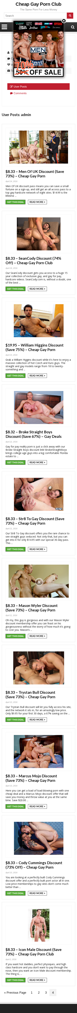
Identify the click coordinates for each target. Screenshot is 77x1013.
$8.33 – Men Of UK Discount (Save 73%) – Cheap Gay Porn (35, 173)
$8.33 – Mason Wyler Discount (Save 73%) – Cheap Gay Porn (32, 607)
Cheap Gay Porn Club (38, 4)
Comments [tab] (20, 93)
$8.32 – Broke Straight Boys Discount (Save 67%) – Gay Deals (34, 434)
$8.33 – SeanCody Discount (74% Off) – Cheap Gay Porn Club (33, 260)
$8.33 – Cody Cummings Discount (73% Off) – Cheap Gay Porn (34, 864)
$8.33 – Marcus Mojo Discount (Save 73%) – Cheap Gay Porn (31, 778)
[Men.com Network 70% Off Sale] (38, 20)
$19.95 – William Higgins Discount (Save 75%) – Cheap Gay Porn (35, 347)
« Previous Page (15, 992)
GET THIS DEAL (15, 202)
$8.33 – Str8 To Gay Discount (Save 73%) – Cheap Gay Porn (35, 520)
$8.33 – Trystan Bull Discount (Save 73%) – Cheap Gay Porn (30, 694)
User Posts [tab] (20, 86)
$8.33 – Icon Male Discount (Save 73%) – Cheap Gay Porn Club (34, 951)
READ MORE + (37, 202)
